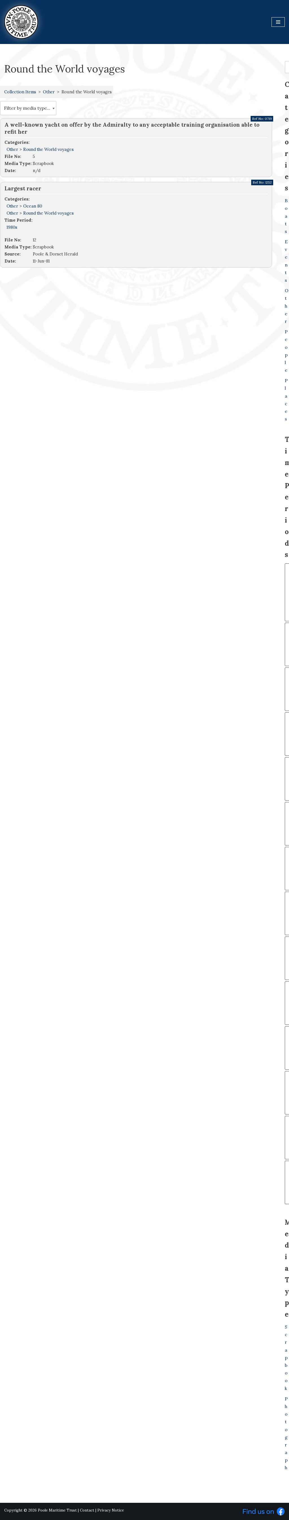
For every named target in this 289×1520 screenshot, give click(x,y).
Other (49, 91)
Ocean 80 (32, 206)
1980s (11, 227)
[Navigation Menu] (278, 22)
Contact (87, 1510)
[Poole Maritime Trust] (21, 22)
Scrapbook (286, 1357)
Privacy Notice (110, 1510)
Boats (286, 216)
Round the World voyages (48, 149)
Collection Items (20, 91)
